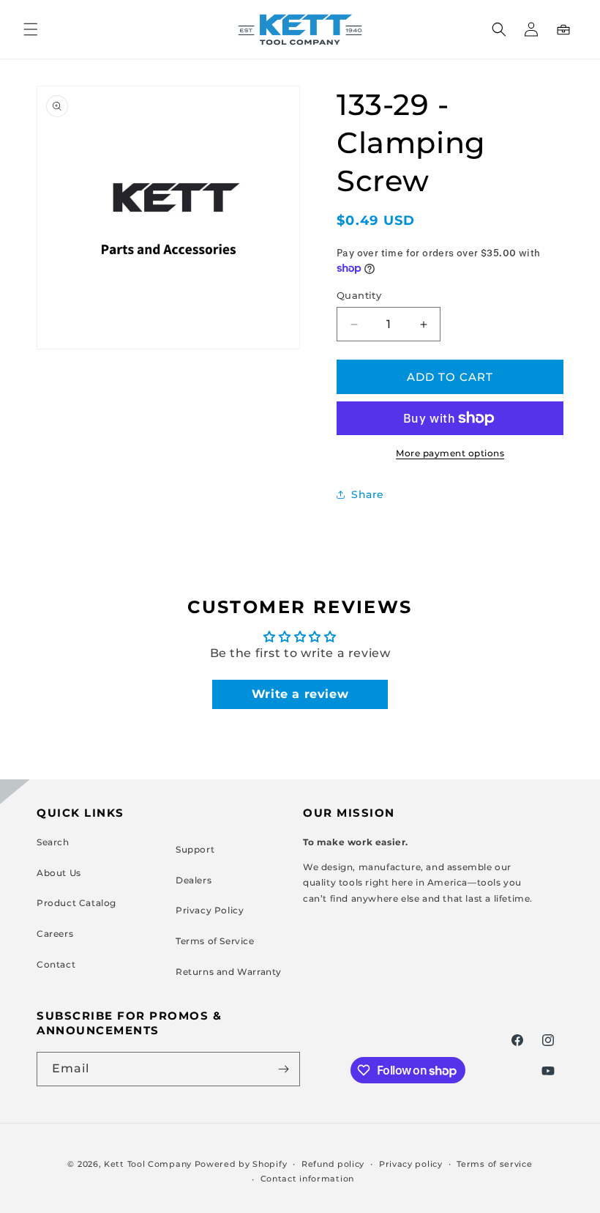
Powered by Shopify (241, 1164)
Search (53, 842)
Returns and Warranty (229, 971)
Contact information (307, 1178)
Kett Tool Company (148, 1164)
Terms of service (494, 1164)
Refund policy (332, 1164)
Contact (56, 964)
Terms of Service (215, 940)
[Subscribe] (283, 1069)
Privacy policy (411, 1164)
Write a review (300, 694)
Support (195, 849)
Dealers (193, 880)
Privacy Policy (210, 910)
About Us (59, 872)
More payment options (450, 453)
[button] (31, 29)
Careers (55, 933)
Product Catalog (76, 902)
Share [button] (367, 494)
